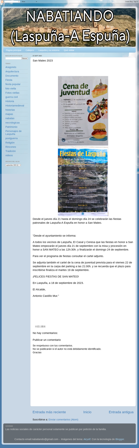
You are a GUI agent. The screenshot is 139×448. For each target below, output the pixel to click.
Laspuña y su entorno (48, 50)
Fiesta (8, 80)
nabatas (9, 118)
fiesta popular (13, 84)
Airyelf (87, 439)
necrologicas (12, 122)
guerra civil (11, 97)
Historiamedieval (14, 105)
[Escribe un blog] (38, 326)
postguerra (11, 138)
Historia (9, 101)
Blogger (119, 439)
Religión (10, 142)
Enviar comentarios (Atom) (63, 419)
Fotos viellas (12, 92)
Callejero (30, 50)
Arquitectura (12, 71)
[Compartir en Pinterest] (44, 326)
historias (10, 110)
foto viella (10, 88)
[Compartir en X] (40, 326)
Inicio (87, 412)
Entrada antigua (121, 412)
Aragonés (10, 67)
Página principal (13, 50)
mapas (9, 114)
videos (9, 155)
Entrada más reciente (49, 412)
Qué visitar (69, 50)
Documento (11, 75)
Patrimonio (11, 127)
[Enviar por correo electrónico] (36, 326)
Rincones (10, 147)
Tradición (10, 151)
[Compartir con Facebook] (42, 326)
